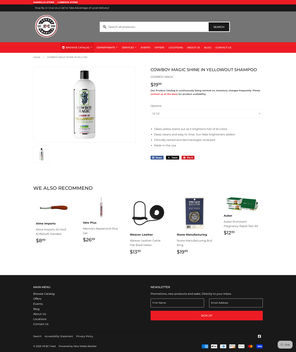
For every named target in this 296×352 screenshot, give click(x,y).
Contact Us (223, 47)
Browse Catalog (77, 47)
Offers (159, 47)
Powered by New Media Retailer (78, 346)
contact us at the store (164, 94)
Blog (207, 47)
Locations (176, 47)
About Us (193, 47)
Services (128, 47)
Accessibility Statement (59, 336)
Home (36, 57)
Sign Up (206, 315)
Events (145, 47)
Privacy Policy (84, 336)
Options (156, 106)
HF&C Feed (49, 346)
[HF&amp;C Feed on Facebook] (259, 336)
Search (221, 27)
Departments (106, 47)
